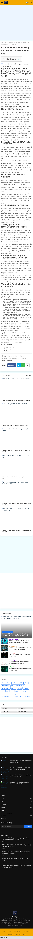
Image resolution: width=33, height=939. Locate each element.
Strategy (20, 688)
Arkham (15, 356)
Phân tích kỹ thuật (19, 685)
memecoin (24, 358)
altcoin (10, 356)
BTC (7, 691)
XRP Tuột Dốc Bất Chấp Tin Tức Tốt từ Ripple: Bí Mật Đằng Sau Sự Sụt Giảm (16, 845)
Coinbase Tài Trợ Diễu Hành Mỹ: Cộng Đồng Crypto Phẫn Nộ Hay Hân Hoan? (16, 852)
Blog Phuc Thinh (22, 711)
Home (5, 931)
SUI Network (23, 694)
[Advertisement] (16, 22)
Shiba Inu (10, 42)
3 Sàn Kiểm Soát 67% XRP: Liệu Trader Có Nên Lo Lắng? (15, 859)
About (10, 931)
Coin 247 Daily (22, 708)
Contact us (17, 931)
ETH (21, 682)
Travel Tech (5, 711)
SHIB (3, 360)
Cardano (17, 691)
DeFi (12, 691)
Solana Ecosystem (13, 694)
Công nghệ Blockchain (17, 696)
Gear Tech (4, 708)
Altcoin (26, 682)
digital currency (5, 688)
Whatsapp (23, 365)
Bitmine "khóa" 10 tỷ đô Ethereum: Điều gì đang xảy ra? (21, 761)
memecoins (4, 694)
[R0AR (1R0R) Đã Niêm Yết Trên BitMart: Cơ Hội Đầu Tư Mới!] (4, 669)
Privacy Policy (26, 931)
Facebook (12, 365)
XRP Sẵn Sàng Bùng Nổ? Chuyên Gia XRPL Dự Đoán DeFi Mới (16, 530)
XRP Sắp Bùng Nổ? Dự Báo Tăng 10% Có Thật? (15, 425)
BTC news (15, 682)
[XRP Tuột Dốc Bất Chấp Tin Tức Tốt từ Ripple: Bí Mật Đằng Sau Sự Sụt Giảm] (4, 641)
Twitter (19, 365)
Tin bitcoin (27, 696)
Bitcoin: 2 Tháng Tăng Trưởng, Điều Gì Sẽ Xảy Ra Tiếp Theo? (20, 775)
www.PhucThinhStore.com (17, 936)
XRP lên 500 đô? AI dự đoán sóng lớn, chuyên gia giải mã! (16, 451)
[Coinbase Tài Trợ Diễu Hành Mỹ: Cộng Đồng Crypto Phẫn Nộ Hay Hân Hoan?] (4, 648)
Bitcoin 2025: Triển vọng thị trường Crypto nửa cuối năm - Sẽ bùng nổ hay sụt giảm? (16, 838)
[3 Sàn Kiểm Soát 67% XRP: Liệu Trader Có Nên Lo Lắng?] (4, 655)
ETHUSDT (16, 816)
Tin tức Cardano (5, 696)
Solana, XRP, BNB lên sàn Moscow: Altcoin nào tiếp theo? (19, 783)
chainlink (24, 691)
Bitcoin (9, 682)
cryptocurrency (5, 685)
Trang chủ (4, 42)
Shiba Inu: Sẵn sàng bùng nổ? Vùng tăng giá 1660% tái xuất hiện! (16, 504)
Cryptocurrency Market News (10, 358)
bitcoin (22, 356)
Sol (12, 685)
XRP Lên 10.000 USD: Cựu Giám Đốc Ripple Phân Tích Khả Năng (20, 768)
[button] (31, 2)
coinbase (26, 688)
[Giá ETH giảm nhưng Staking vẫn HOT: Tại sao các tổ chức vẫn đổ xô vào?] (4, 662)
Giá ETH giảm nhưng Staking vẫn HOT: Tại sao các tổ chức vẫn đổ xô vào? (16, 866)
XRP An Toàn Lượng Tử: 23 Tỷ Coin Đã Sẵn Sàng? (16, 400)
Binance (13, 688)
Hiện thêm (28, 375)
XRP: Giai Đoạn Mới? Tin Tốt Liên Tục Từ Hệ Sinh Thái (15, 477)
